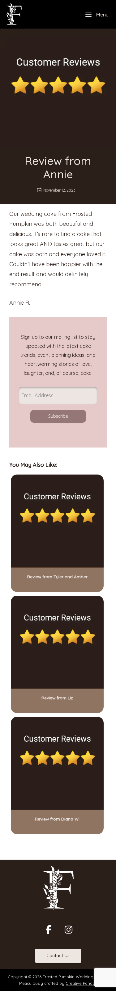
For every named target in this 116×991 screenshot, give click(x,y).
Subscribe (58, 416)
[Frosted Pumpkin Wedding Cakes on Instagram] (68, 930)
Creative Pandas (81, 983)
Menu (102, 14)
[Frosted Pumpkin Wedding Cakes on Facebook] (49, 930)
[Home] (14, 13)
